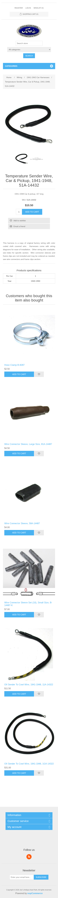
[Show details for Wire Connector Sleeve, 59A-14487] (29, 493)
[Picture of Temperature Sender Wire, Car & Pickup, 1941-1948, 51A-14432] (21, 159)
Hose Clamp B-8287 (14, 365)
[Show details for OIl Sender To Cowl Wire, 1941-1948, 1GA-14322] (29, 733)
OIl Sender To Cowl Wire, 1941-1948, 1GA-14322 (29, 763)
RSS (29, 856)
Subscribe (41, 877)
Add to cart (32, 212)
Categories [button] (11, 66)
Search (29, 56)
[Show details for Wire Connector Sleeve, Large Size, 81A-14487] (29, 414)
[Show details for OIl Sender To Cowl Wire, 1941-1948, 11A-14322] (29, 654)
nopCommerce (35, 893)
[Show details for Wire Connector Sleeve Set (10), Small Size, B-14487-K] (29, 572)
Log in (28, 8)
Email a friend (19, 226)
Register (19, 8)
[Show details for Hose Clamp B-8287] (29, 335)
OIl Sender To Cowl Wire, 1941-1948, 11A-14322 (28, 684)
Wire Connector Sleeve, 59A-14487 (22, 523)
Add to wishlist (19, 220)
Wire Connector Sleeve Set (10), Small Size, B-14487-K (28, 604)
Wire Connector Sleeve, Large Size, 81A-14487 (28, 444)
